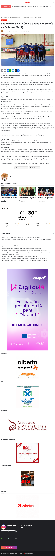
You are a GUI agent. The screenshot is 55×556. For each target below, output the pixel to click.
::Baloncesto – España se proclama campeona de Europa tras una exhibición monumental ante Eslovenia (24, 250)
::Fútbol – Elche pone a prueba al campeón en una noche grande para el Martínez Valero (21, 237)
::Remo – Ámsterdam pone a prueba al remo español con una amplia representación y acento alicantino (24, 260)
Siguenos (9, 547)
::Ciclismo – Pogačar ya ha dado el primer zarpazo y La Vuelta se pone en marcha (19, 256)
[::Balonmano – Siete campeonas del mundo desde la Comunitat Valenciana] (46, 191)
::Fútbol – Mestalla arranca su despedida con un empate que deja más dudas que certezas (21, 248)
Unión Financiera (34, 167)
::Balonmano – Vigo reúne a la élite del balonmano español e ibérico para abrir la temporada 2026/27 (27, 199)
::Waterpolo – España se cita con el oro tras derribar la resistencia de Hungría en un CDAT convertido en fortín (25, 242)
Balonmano (12, 17)
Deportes (7, 17)
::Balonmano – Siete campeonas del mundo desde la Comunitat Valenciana (45, 199)
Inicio (3, 17)
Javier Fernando (6, 31)
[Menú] (1, 3)
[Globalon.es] (27, 2)
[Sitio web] (10, 176)
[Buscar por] (53, 3)
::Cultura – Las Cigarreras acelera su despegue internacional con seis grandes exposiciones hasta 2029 (24, 258)
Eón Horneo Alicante (21, 167)
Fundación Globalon (29, 553)
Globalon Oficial (11, 525)
